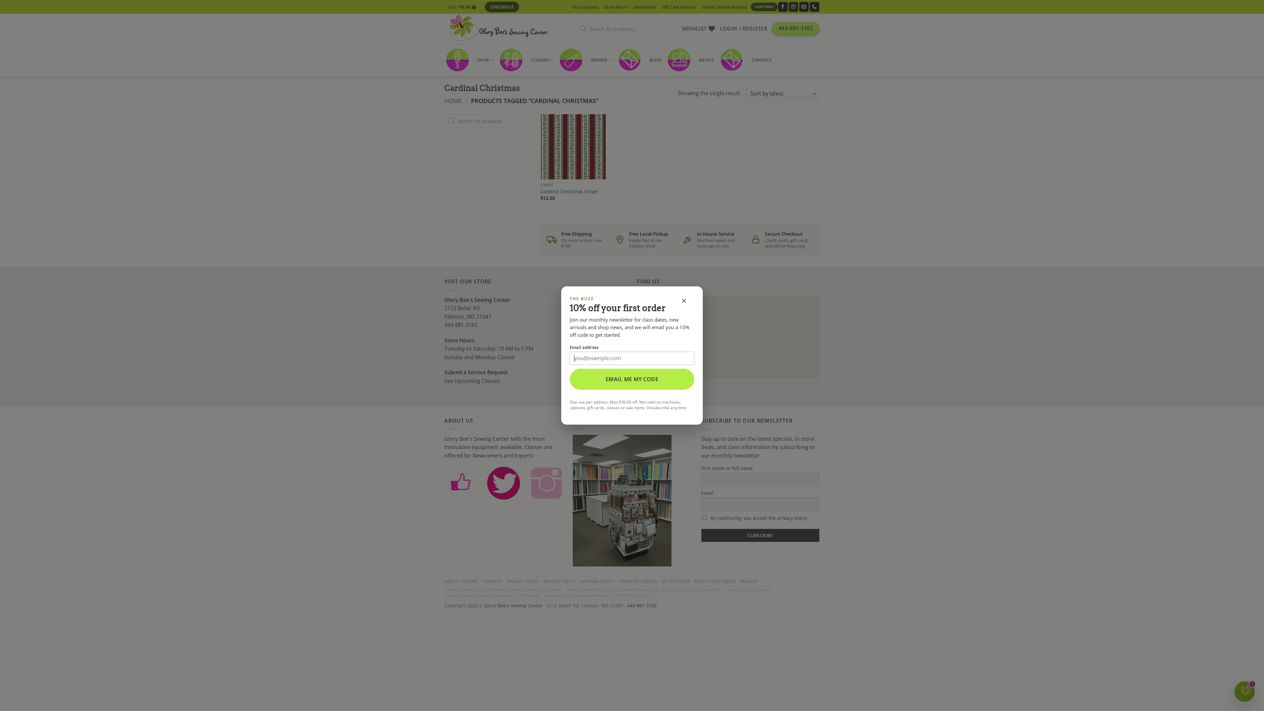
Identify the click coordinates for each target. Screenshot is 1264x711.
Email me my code (632, 379)
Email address (584, 347)
